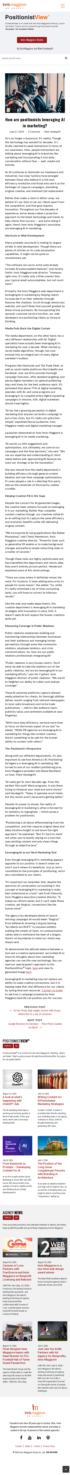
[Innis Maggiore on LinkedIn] (39, 1438)
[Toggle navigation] (62, 6)
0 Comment (34, 131)
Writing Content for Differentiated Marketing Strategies (51, 1100)
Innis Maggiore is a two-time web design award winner (51, 1269)
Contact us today (52, 990)
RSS (16, 1046)
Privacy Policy (49, 1446)
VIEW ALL (7, 1046)
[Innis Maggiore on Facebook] (21, 1438)
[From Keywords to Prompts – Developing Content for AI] (17, 1145)
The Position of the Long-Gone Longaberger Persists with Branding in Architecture (51, 1170)
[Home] (15, 6)
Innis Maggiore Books (32, 40)
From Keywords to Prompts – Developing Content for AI (17, 1167)
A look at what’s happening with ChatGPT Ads (12, 1100)
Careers (18, 1446)
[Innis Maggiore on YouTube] (29, 1438)
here (35, 968)
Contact (36, 1446)
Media (27, 1446)
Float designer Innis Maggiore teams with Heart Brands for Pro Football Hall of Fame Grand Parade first (16, 1356)
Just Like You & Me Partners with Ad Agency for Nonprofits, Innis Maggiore (52, 1354)
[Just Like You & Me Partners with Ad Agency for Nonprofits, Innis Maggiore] (52, 1331)
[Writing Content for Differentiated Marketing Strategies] (52, 1079)
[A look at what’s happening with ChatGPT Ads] (17, 1079)
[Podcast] (48, 1438)
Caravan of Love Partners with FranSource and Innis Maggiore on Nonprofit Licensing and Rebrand (17, 1272)
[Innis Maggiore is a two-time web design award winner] (52, 1247)
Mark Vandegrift (52, 131)
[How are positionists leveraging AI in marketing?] (35, 22)
